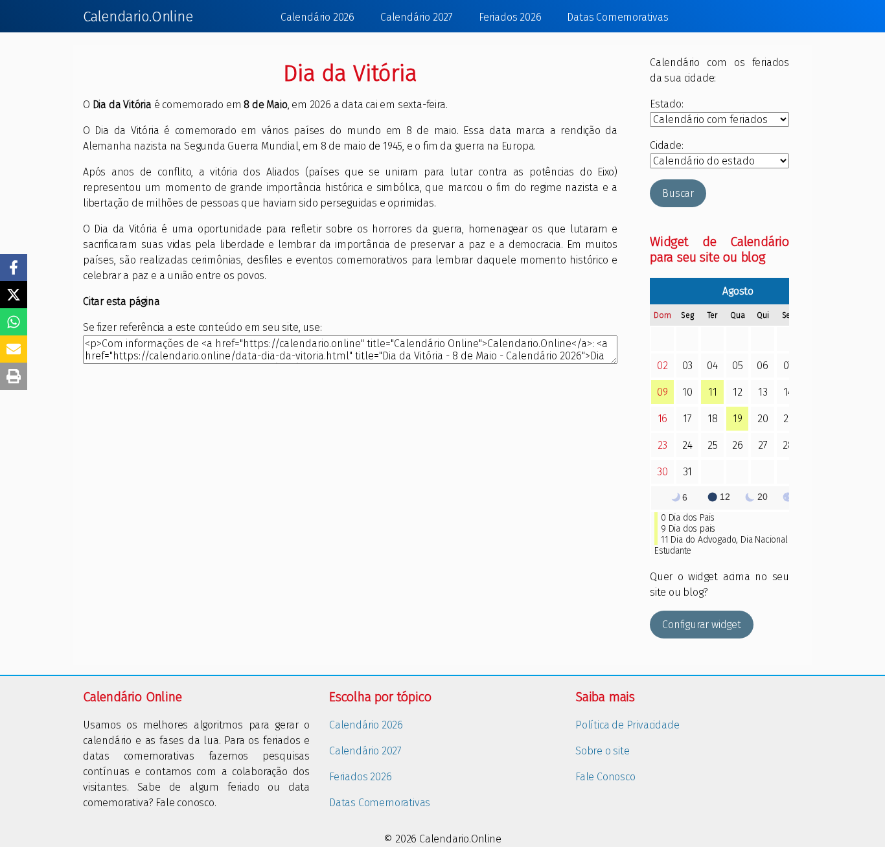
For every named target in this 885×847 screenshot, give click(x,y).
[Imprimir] (13, 376)
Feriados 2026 (510, 17)
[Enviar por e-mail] (13, 349)
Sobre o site (602, 751)
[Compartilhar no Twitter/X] (13, 294)
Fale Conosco (605, 777)
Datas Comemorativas (617, 17)
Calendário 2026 (317, 17)
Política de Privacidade (627, 725)
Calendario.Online (138, 16)
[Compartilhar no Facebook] (13, 267)
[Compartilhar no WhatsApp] (13, 321)
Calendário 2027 (416, 17)
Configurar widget (701, 624)
